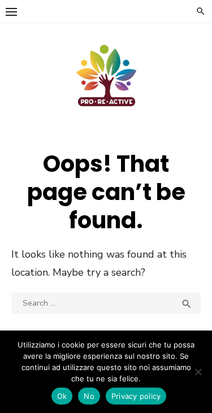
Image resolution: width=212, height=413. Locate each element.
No (89, 396)
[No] (198, 371)
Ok (62, 396)
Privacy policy (136, 396)
